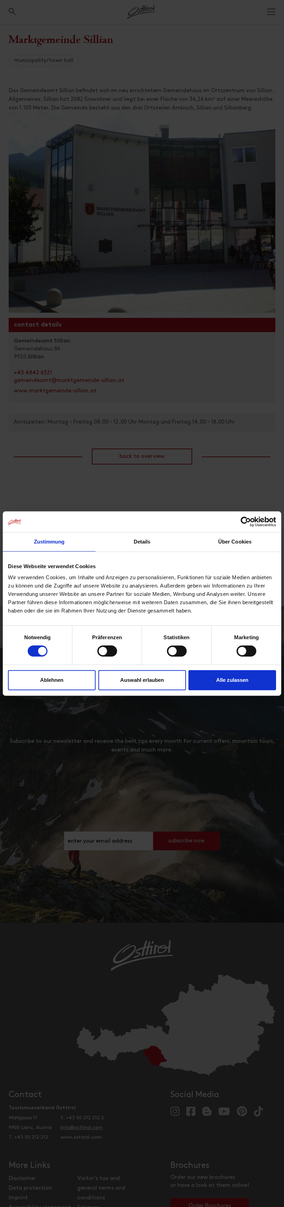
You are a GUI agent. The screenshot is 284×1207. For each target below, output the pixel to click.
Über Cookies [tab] (234, 542)
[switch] (107, 654)
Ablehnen (51, 680)
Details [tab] (142, 542)
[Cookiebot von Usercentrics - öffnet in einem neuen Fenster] (245, 521)
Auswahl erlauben (142, 680)
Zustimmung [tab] (49, 542)
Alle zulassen (232, 680)
